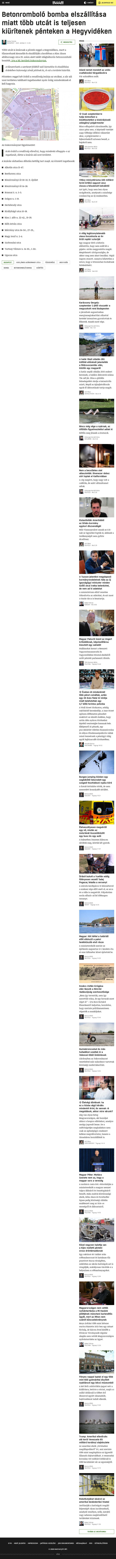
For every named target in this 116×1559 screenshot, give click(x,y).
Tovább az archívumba (96, 1532)
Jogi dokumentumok (66, 1543)
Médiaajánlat (81, 1543)
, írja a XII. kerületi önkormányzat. (28, 60)
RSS (90, 1543)
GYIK (10, 1543)
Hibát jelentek (20, 1543)
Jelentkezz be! (107, 3)
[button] (8, 262)
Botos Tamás (11, 41)
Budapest (10, 43)
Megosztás (67, 42)
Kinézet (90, 3)
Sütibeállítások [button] (101, 1543)
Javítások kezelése (48, 1543)
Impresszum (33, 1543)
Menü (7, 3)
